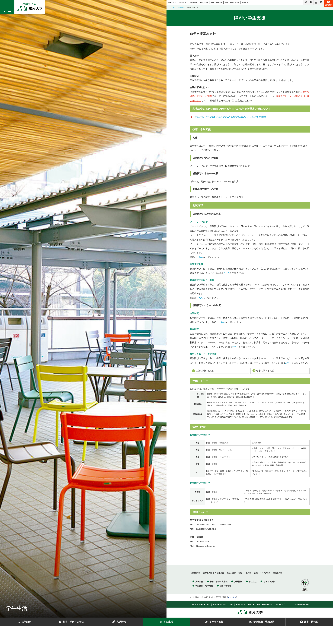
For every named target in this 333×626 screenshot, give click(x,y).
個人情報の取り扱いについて (223, 604)
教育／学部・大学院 (219, 581)
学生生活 (181, 7)
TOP (173, 7)
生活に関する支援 (205, 370)
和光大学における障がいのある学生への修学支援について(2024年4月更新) (230, 117)
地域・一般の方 (216, 3)
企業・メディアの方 (232, 3)
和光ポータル (240, 604)
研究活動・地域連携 (204, 586)
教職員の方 (277, 573)
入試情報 (238, 581)
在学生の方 (183, 3)
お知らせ (245, 3)
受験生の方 (172, 3)
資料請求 (328, 5)
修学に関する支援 (265, 370)
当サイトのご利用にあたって (200, 604)
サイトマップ (280, 604)
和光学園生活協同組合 (265, 604)
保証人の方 (204, 3)
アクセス (233, 597)
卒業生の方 (193, 3)
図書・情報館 (225, 586)
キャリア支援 (269, 581)
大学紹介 (199, 581)
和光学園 (251, 604)
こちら (200, 257)
